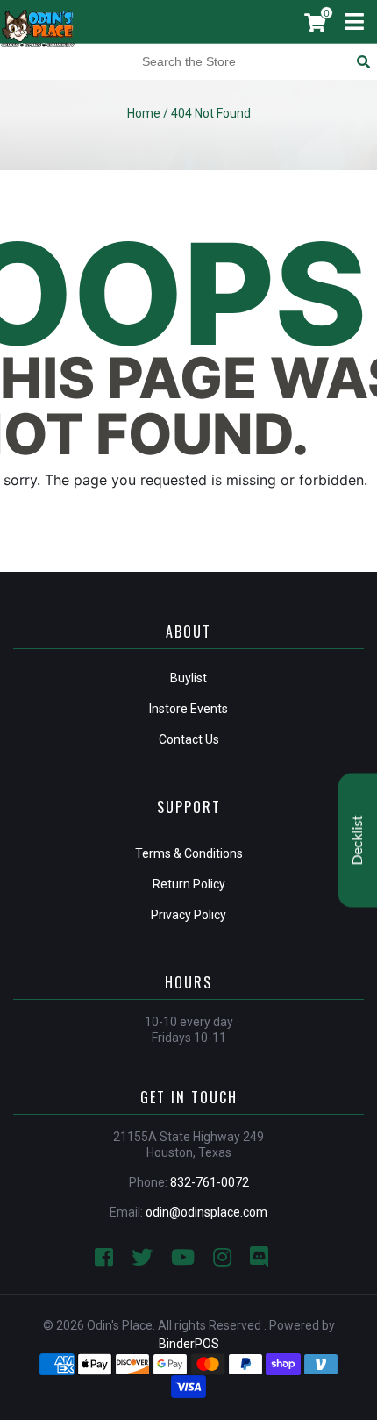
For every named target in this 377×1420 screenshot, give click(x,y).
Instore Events (188, 709)
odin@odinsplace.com (206, 1212)
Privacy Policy (188, 915)
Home (143, 113)
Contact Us (189, 739)
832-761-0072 (209, 1182)
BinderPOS (189, 1344)
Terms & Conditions (189, 853)
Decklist (358, 840)
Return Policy (189, 884)
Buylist (188, 678)
